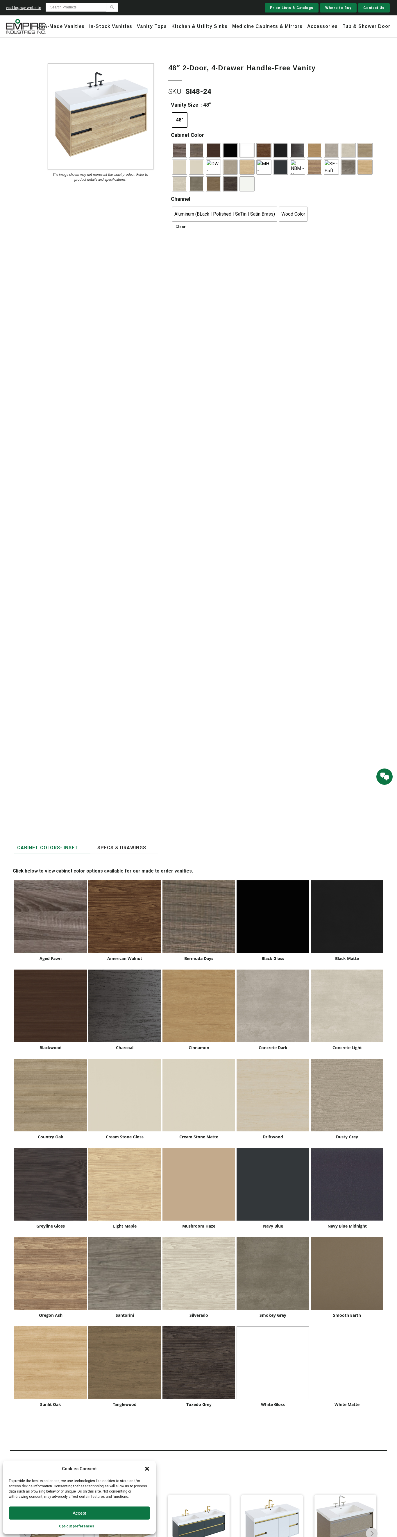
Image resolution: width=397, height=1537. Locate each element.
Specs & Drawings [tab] (121, 847)
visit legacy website (23, 7)
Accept (79, 1513)
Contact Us (374, 8)
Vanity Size (184, 105)
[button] (147, 1469)
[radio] (179, 120)
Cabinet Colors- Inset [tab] (47, 847)
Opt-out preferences (76, 1526)
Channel (180, 199)
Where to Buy (338, 8)
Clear (181, 227)
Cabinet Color (187, 135)
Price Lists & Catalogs (291, 8)
